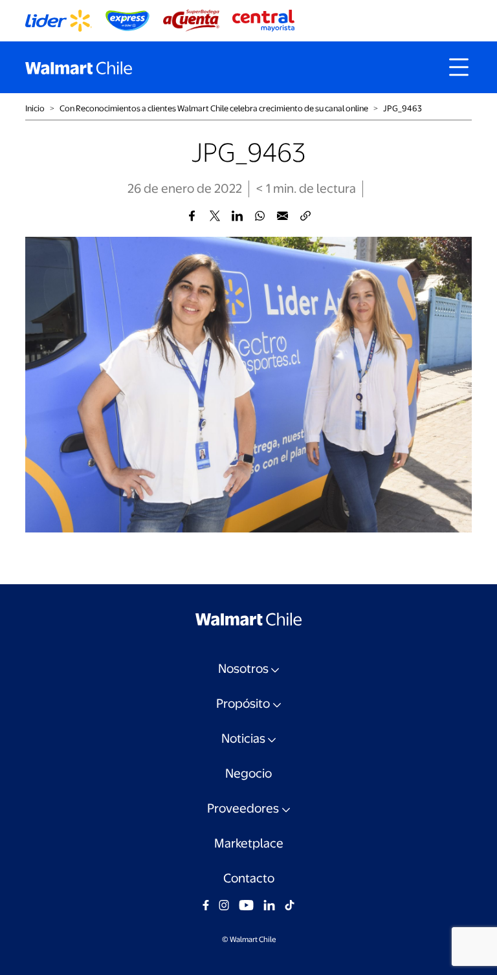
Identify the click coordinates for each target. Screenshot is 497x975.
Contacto (248, 878)
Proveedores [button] (243, 808)
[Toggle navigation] (459, 67)
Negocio (248, 773)
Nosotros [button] (243, 668)
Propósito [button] (243, 703)
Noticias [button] (243, 738)
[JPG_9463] (192, 216)
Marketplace (248, 843)
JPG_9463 (402, 108)
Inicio (35, 108)
